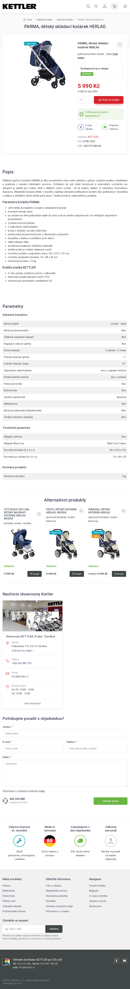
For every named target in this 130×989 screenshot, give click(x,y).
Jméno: (8, 727)
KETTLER (93, 136)
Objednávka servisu (56, 890)
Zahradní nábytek (12, 906)
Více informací (32, 703)
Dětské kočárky (44, 19)
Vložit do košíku (110, 99)
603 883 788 (47, 963)
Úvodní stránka (97, 885)
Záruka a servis (97, 901)
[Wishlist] (96, 6)
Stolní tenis (9, 895)
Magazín (94, 890)
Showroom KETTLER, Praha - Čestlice (30, 636)
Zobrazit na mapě (21, 650)
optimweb (17, 983)
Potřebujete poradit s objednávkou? (96, 114)
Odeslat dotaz (110, 801)
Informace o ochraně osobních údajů (24, 791)
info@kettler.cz (20, 676)
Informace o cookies (57, 911)
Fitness (7, 885)
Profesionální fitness (14, 911)
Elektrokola (9, 890)
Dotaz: (7, 757)
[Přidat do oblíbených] (119, 45)
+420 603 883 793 (21, 663)
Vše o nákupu (53, 885)
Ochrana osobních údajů (59, 906)
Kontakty (51, 901)
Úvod (29, 19)
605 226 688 (17, 799)
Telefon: (71, 742)
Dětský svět (9, 901)
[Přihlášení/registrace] (105, 6)
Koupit (36, 574)
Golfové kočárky (65, 19)
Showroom (95, 906)
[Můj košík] (114, 6)
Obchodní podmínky (57, 895)
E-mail (7, 742)
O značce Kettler (98, 895)
